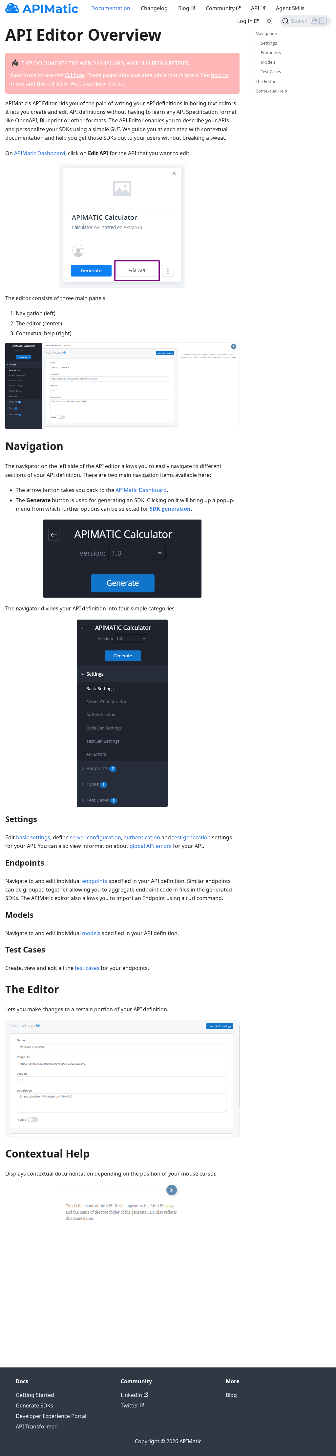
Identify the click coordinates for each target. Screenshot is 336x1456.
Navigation (266, 33)
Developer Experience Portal (51, 1416)
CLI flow (74, 75)
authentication (142, 837)
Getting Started (35, 1395)
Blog (183, 8)
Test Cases (271, 71)
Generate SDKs (34, 1405)
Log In (245, 21)
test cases (87, 968)
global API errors (151, 846)
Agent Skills (290, 8)
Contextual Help (271, 91)
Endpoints (271, 52)
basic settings (33, 837)
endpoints (94, 881)
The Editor (266, 81)
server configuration (95, 837)
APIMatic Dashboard (39, 153)
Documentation (110, 8)
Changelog (154, 8)
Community (220, 8)
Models (268, 62)
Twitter (129, 1405)
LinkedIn (131, 1395)
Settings (269, 43)
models (91, 933)
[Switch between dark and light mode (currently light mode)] (269, 21)
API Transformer (36, 1426)
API (255, 8)
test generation (191, 837)
